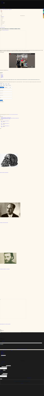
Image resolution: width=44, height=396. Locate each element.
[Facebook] (43, 9)
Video (4, 27)
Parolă (0, 366)
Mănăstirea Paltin (2, 353)
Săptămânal (6, 87)
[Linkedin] (43, 11)
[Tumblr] (43, 13)
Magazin (2, 20)
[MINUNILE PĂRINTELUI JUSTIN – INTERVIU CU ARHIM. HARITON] (13, 318)
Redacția (2, 16)
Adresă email (1, 373)
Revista (2, 15)
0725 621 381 (3, 341)
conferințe (1, 27)
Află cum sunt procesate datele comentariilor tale (13, 114)
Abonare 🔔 (2, 344)
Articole (11, 350)
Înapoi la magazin (3, 7)
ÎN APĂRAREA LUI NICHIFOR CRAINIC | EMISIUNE (5, 118)
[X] (43, 10)
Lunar (10, 87)
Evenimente (3, 27)
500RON (4, 85)
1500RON (6, 85)
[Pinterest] (43, 14)
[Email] (43, 15)
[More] (43, 17)
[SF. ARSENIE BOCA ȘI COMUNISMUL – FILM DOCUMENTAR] (8, 263)
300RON (1, 85)
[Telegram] (43, 12)
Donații (1, 24)
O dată (2, 87)
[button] (2, 1)
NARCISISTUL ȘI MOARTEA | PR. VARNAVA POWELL (6, 117)
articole (0, 27)
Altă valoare (10, 85)
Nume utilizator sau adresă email (3, 365)
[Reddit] (43, 16)
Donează (1, 100)
